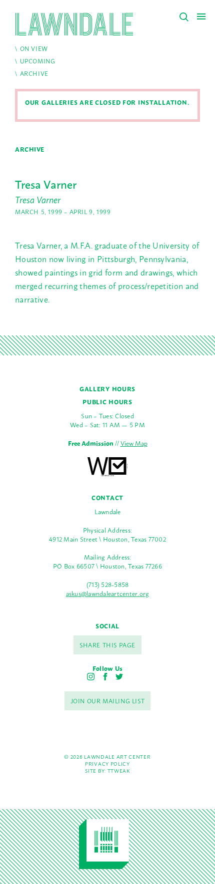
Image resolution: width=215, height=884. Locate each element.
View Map (134, 443)
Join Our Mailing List (107, 701)
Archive (34, 73)
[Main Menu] (201, 16)
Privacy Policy (107, 763)
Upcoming (38, 61)
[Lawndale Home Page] (74, 24)
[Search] (184, 16)
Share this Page (108, 645)
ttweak (119, 770)
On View (34, 48)
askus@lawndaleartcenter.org (108, 593)
